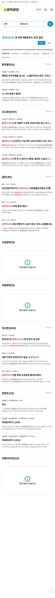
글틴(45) (36, 54)
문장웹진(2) (15, 54)
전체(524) (5, 53)
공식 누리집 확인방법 (40, 2)
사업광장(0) (45, 54)
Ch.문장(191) (26, 54)
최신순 (49, 43)
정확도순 (41, 43)
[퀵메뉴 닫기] (51, 589)
